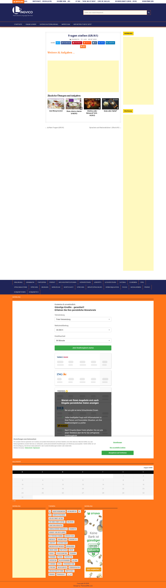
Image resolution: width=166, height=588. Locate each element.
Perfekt (52, 282)
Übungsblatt (61, 574)
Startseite (18, 24)
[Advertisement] (83, 76)
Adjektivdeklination (59, 511)
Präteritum (68, 557)
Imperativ (52, 539)
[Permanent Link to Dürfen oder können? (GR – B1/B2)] (92, 103)
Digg (102, 43)
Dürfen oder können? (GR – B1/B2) (92, 113)
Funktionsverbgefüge (56, 525)
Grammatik (75, 39)
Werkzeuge (56, 287)
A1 (49, 511)
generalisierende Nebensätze (58, 529)
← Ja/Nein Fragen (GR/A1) (54, 127)
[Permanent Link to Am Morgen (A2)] (56, 103)
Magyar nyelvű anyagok (56, 546)
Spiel (142, 282)
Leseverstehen (110, 282)
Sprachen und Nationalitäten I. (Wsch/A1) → (105, 127)
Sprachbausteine (20, 287)
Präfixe (147, 287)
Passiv (124, 287)
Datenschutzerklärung (49, 24)
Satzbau (122, 282)
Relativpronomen (64, 560)
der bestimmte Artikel (56, 518)
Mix (84, 47)
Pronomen (73, 553)
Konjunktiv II (33, 292)
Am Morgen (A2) (55, 111)
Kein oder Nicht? (110, 111)
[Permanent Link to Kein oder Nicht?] (110, 103)
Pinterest (78, 43)
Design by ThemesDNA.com (83, 586)
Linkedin (111, 43)
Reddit (88, 43)
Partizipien (42, 282)
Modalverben (136, 287)
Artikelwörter (71, 511)
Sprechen (34, 287)
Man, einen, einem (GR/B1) (74, 112)
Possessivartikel (61, 553)
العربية (70, 574)
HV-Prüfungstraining (56, 536)
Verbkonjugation (112, 287)
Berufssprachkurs (95, 287)
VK (95, 43)
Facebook (66, 43)
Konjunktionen (20, 292)
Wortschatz (68, 287)
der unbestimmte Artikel (57, 522)
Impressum (66, 24)
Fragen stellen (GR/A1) (83, 35)
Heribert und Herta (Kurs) (57, 532)
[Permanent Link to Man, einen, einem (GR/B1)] (74, 104)
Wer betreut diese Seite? (83, 24)
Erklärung (18, 282)
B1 (79, 511)
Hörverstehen (85, 282)
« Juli (14, 501)
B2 (50, 515)
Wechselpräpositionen (67, 282)
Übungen (44, 287)
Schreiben (133, 282)
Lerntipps (97, 282)
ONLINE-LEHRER (31, 24)
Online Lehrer (53, 550)
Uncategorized (62, 567)
